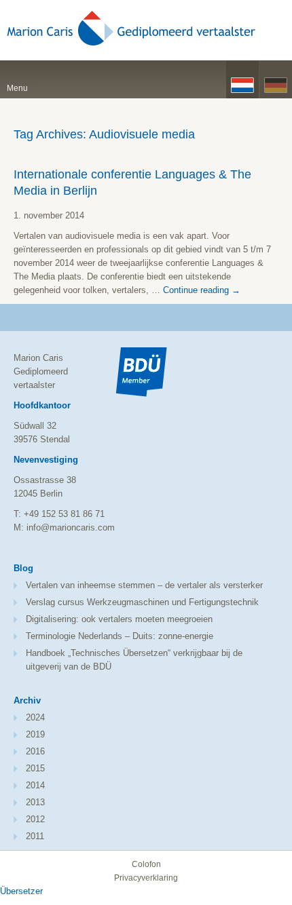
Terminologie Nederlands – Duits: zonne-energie (119, 636)
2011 (35, 836)
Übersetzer (21, 891)
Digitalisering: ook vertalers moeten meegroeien (119, 619)
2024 (35, 717)
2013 (35, 802)
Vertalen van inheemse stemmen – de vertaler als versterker (144, 585)
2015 (35, 768)
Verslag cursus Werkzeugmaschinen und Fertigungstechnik (142, 602)
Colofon (146, 864)
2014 (35, 785)
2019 (35, 734)
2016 (35, 751)
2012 (35, 819)
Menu (17, 88)
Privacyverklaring (146, 878)
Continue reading (201, 290)
